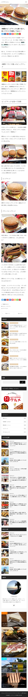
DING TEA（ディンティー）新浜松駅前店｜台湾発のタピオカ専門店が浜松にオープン (18, 522)
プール (4, 658)
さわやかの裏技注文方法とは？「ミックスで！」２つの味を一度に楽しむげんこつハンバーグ (18, 327)
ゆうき (7, 304)
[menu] (26, 2)
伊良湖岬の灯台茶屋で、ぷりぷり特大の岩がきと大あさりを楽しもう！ (18, 367)
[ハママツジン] (12, 2)
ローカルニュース (14, 432)
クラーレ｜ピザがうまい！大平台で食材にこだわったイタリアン (18, 469)
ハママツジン (14, 596)
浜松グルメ (14, 418)
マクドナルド (5, 308)
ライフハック (14, 428)
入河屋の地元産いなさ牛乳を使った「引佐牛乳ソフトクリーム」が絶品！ (18, 552)
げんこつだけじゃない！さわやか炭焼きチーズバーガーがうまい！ (18, 350)
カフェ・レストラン (5, 5)
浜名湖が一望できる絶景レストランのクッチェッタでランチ (18, 461)
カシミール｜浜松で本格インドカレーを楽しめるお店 (18, 342)
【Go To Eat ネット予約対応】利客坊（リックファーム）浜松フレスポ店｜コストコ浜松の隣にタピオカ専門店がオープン (18, 479)
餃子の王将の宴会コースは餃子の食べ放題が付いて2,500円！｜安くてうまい (18, 334)
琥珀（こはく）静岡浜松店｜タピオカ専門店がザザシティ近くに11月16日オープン (18, 488)
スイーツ (4, 613)
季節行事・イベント (14, 425)
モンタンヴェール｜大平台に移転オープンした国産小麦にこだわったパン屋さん (18, 496)
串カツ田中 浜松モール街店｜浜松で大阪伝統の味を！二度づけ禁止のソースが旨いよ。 (18, 514)
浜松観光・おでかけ (14, 421)
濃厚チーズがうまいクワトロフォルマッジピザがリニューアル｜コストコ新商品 (18, 359)
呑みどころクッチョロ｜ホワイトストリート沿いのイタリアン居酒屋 (18, 535)
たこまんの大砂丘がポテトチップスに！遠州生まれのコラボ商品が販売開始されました (18, 453)
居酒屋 (4, 643)
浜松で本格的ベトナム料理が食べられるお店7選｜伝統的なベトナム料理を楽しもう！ (18, 505)
